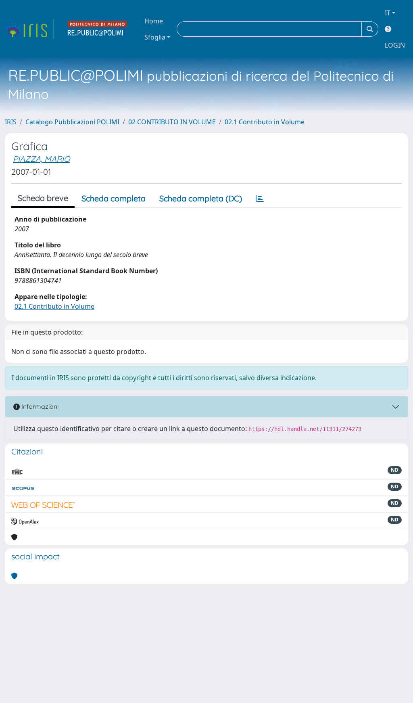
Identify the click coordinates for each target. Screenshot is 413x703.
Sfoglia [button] (154, 37)
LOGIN (395, 45)
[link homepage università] (97, 29)
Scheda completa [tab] (113, 198)
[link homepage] (29, 29)
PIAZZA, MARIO (41, 159)
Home (153, 21)
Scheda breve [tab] (43, 198)
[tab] (260, 198)
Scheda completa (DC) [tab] (200, 198)
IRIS (11, 121)
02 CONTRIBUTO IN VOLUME (172, 121)
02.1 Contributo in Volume (265, 121)
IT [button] (387, 12)
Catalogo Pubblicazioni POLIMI (72, 121)
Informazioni (39, 406)
